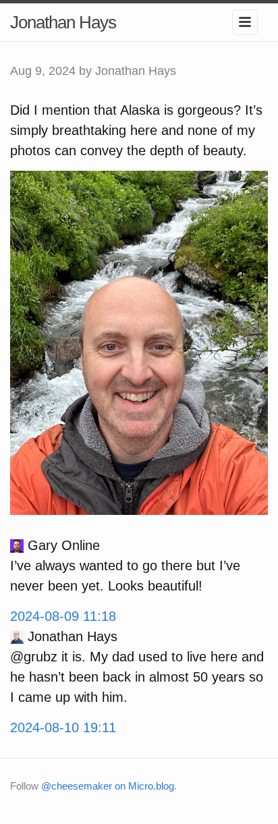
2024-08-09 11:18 (63, 616)
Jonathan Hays (63, 22)
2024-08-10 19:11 (63, 727)
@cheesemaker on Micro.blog (107, 786)
